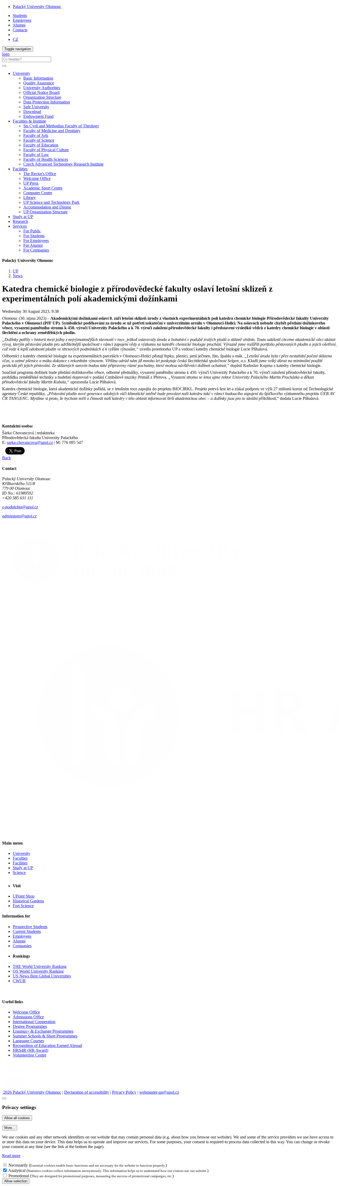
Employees (22, 20)
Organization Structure (42, 97)
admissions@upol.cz (19, 516)
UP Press (30, 183)
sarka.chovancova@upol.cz (30, 442)
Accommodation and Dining (47, 207)
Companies (22, 945)
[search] (4, 66)
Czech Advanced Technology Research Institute (63, 164)
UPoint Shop (23, 896)
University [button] (21, 73)
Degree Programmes (30, 1026)
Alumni (19, 25)
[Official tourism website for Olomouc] (14, 1087)
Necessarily (18, 1165)
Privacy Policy (124, 1092)
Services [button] (20, 226)
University (21, 853)
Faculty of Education (40, 145)
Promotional (18, 1176)
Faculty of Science (38, 140)
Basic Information (38, 78)
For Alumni (33, 245)
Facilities (20, 169)
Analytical (16, 1170)
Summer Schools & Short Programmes (45, 1036)
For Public (32, 231)
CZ (15, 39)
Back (6, 458)
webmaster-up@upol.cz (159, 1092)
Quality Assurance (38, 83)
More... (9, 1128)
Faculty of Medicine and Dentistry (52, 130)
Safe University (36, 107)
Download (32, 111)
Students (20, 15)
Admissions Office (28, 1017)
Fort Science (23, 905)
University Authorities (41, 87)
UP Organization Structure (45, 212)
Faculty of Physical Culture (46, 150)
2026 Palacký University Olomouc (31, 1092)
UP (15, 271)
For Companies (36, 250)
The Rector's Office (39, 173)
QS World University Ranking (38, 971)
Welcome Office (37, 178)
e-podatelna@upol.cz (20, 507)
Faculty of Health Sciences (45, 159)
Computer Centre (37, 193)
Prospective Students (30, 926)
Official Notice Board (41, 92)
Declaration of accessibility (86, 1092)
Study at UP (23, 216)
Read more (11, 1155)
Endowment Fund (38, 116)
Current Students (27, 931)
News (18, 276)
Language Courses (28, 1040)
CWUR (19, 981)
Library (29, 197)
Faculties (20, 858)
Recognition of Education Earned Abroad (47, 1045)
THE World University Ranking (39, 966)
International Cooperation (34, 1021)
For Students (33, 235)
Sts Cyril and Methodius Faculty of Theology (61, 126)
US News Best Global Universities (42, 976)
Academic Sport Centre (43, 188)
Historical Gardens (28, 901)
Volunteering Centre (29, 1055)
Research (20, 221)
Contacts (20, 30)
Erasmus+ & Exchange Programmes (43, 1031)
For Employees (36, 240)
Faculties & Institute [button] (29, 121)
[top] (4, 1098)
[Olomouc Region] (20, 1073)
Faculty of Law (36, 154)
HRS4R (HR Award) (30, 1050)
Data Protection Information (46, 102)
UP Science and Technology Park (51, 202)
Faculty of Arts (35, 135)
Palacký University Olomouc (37, 6)
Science (19, 872)
